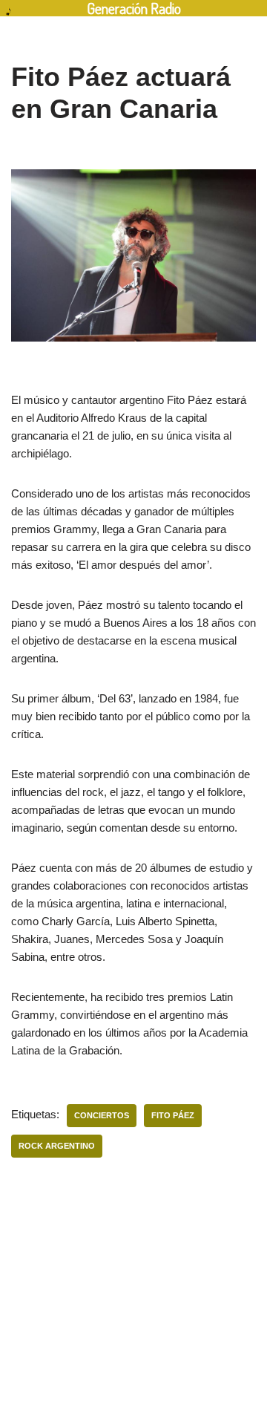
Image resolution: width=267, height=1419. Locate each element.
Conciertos (101, 1115)
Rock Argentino (57, 1145)
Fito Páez (172, 1115)
